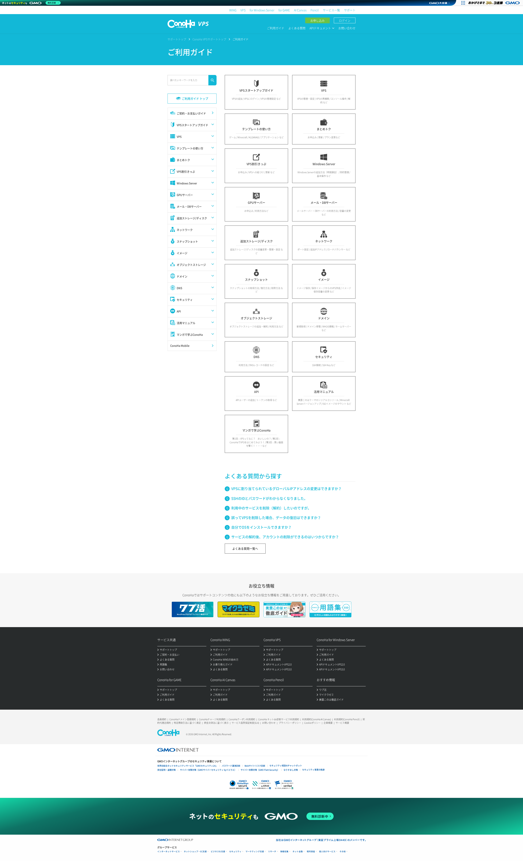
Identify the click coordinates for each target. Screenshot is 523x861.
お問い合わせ (346, 28)
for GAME (284, 10)
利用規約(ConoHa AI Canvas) (316, 719)
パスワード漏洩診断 (231, 765)
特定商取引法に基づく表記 (187, 723)
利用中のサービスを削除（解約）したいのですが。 (271, 507)
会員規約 (161, 719)
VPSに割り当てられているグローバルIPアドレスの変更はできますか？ (286, 488)
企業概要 (328, 723)
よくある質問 (296, 28)
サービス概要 (342, 723)
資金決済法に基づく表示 (216, 723)
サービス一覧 (331, 10)
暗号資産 (311, 851)
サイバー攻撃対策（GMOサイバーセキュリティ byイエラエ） (208, 769)
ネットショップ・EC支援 (195, 851)
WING (232, 10)
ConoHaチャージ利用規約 (212, 719)
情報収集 (284, 851)
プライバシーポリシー (290, 723)
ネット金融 (298, 851)
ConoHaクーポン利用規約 (242, 719)
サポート (349, 10)
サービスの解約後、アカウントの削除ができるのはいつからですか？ (285, 536)
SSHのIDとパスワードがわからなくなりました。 (269, 498)
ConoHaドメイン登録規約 (182, 719)
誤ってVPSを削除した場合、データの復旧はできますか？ (276, 517)
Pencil (315, 10)
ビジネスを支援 (218, 851)
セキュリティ (235, 851)
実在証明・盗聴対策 (166, 769)
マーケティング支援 (255, 851)
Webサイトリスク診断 (255, 765)
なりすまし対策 (291, 769)
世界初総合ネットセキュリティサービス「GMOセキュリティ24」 (187, 765)
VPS (243, 10)
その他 (343, 851)
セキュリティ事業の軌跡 (313, 769)
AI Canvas (300, 10)
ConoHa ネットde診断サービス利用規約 (278, 719)
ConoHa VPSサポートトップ (209, 39)
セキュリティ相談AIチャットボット (285, 765)
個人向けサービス (327, 851)
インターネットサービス (168, 851)
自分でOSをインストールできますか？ (261, 527)
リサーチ (272, 851)
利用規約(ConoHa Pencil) (347, 719)
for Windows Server (262, 10)
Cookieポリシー (312, 723)
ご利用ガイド (275, 28)
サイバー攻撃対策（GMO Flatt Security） (260, 769)
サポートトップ (177, 39)
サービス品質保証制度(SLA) (245, 723)
